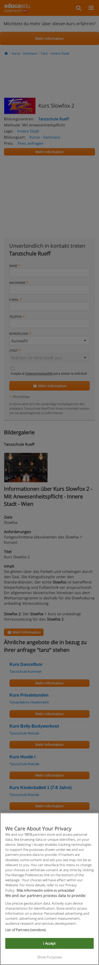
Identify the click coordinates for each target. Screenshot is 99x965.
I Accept (49, 943)
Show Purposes (49, 957)
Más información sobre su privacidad (45, 890)
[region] (49, 889)
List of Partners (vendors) (25, 929)
